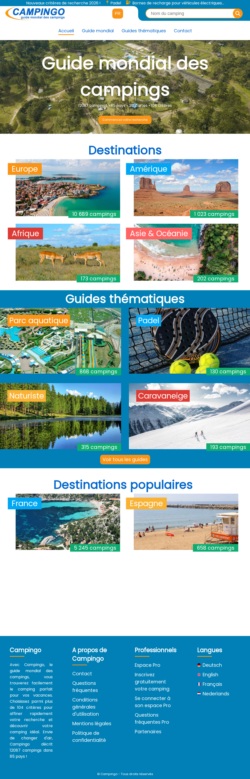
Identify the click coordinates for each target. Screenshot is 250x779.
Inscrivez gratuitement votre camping (152, 681)
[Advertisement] (123, 592)
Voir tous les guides (125, 459)
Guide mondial (98, 31)
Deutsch (212, 665)
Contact (183, 31)
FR (118, 13)
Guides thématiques (144, 31)
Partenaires (148, 731)
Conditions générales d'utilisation (85, 707)
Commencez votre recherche (125, 120)
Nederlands (216, 693)
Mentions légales (91, 723)
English (210, 674)
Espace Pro (147, 665)
